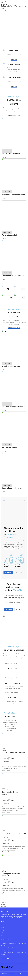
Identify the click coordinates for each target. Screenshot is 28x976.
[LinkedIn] (7, 967)
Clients (2, 936)
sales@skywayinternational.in (12, 948)
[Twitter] (12, 967)
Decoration (4, 871)
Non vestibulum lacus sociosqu (13, 752)
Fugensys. (24, 974)
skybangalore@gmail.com (7, 950)
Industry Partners (5, 933)
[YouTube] (9, 967)
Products (3, 930)
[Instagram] (4, 967)
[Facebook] (2, 967)
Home (2, 925)
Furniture (4, 750)
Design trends (5, 790)
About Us (3, 927)
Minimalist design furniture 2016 (14, 834)
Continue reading (6, 770)
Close (4, 118)
